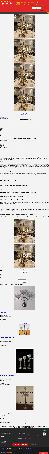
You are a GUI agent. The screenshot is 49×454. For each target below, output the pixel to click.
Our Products (17, 12)
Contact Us (41, 12)
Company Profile (9, 12)
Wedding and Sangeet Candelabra (8, 413)
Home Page (3, 12)
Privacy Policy (25, 12)
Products (1, 116)
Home (1, 115)
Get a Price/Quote (24, 121)
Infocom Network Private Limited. (26, 450)
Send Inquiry (25, 113)
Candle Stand (3, 312)
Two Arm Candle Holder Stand (7, 337)
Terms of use (40, 450)
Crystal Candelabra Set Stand (7, 375)
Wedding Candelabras (3, 117)
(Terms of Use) (27, 448)
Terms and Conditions (33, 12)
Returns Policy (5, 451)
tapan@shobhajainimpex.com (5, 1)
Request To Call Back (24, 114)
